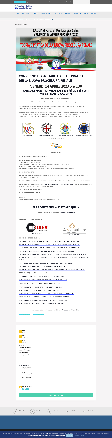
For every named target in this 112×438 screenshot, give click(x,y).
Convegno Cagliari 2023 (67, 212)
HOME (17, 13)
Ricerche (67, 13)
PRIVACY (86, 13)
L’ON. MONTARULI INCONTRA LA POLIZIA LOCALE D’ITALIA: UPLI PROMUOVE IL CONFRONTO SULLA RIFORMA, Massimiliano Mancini (56, 19)
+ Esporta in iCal (40, 314)
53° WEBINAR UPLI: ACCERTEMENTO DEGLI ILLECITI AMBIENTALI (40, 287)
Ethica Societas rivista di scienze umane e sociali (58, 184)
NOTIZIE (36, 13)
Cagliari (24, 349)
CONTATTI (93, 13)
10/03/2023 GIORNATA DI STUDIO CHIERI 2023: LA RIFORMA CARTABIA (42, 266)
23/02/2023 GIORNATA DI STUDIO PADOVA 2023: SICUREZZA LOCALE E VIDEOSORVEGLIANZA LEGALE (52, 254)
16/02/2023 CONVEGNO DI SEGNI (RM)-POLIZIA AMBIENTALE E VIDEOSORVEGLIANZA (47, 251)
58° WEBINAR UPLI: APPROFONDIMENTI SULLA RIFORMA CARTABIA (41, 303)
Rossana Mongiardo (23, 355)
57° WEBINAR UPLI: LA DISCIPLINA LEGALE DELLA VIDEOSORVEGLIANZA (43, 300)
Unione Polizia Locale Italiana (66, 310)
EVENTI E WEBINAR (26, 13)
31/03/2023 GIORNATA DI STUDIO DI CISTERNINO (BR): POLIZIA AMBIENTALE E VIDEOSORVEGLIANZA (52, 270)
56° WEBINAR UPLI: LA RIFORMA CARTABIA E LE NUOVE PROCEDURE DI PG (44, 297)
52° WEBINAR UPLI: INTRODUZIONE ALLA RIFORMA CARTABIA (39, 284)
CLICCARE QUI (67, 207)
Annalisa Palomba (23, 347)
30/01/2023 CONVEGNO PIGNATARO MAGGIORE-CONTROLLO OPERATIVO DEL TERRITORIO (49, 248)
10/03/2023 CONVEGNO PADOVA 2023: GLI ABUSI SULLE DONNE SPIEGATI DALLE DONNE (48, 263)
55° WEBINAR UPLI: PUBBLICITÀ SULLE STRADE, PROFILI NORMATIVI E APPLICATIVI (46, 293)
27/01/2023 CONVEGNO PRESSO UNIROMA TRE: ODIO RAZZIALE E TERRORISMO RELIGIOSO (49, 245)
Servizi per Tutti (46, 13)
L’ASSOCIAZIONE (77, 13)
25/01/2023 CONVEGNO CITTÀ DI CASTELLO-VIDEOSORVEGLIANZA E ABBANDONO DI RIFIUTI (49, 241)
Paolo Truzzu (25, 354)
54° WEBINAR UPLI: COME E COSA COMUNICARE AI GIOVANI (39, 290)
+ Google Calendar (25, 314)
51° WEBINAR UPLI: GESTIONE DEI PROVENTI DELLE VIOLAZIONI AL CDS (43, 279)
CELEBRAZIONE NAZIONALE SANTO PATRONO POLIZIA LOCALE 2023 (41, 276)
